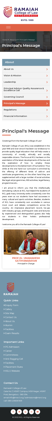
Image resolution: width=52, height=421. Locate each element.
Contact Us (10, 317)
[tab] (26, 62)
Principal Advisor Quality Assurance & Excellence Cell (24, 89)
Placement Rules (14, 367)
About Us (13, 40)
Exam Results (12, 333)
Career (8, 351)
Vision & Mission (12, 75)
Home (4, 40)
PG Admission (12, 347)
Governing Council (14, 97)
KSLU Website (12, 371)
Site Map (9, 313)
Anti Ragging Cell (14, 359)
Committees (11, 355)
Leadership (10, 82)
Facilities (9, 329)
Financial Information (15, 116)
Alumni (8, 325)
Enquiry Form (11, 305)
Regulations (10, 109)
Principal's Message (27, 40)
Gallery (8, 309)
